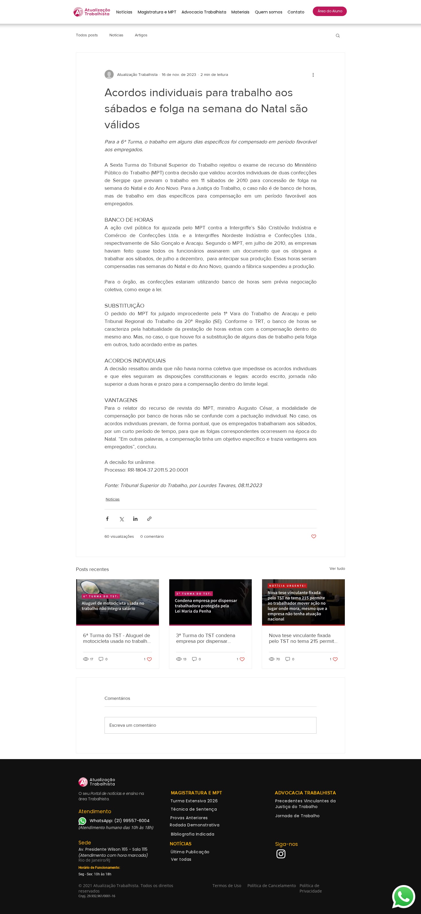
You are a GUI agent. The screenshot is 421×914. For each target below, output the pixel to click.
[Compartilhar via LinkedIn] (135, 518)
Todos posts (87, 35)
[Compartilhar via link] (149, 518)
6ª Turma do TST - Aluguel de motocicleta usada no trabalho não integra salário (116, 638)
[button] (338, 35)
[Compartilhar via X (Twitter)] (121, 518)
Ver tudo (337, 568)
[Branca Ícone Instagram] (281, 854)
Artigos (141, 35)
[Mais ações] (313, 74)
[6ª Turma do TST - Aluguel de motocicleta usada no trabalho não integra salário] (117, 602)
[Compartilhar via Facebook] (107, 518)
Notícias (116, 35)
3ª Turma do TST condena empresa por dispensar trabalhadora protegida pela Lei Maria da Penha (206, 638)
